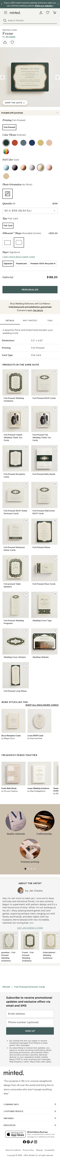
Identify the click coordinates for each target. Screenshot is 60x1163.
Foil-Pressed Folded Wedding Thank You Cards (13, 437)
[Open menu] (5, 12)
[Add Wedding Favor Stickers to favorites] (26, 631)
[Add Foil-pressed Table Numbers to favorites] (26, 557)
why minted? (30, 320)
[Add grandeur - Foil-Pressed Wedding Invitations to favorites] (16, 934)
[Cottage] (23, 142)
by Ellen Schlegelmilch (36, 791)
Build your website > (44, 5)
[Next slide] (57, 77)
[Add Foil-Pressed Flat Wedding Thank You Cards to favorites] (55, 408)
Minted (6, 987)
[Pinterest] (28, 1141)
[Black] (14, 167)
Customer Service (13, 1111)
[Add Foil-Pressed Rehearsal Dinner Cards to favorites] (26, 521)
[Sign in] (40, 12)
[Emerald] (6, 142)
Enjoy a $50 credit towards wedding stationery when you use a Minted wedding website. (30, 4)
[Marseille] (32, 142)
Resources (10, 1125)
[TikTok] (32, 1141)
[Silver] (32, 167)
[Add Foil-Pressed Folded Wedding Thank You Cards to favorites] (26, 408)
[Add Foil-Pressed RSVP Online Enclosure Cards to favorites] (26, 484)
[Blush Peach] (49, 142)
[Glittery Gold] (6, 176)
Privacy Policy (28, 1150)
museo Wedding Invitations (38, 788)
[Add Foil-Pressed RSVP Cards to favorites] (55, 372)
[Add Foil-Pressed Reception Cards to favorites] (26, 448)
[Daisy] (40, 142)
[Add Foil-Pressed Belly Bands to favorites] (55, 448)
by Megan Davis (8, 738)
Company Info (11, 1104)
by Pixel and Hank (35, 738)
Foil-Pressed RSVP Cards (44, 398)
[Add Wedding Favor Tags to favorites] (55, 594)
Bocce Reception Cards (11, 735)
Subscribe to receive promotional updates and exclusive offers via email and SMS (29, 1001)
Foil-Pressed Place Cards (43, 584)
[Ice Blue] (6, 167)
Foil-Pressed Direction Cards (29, 987)
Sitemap (39, 1150)
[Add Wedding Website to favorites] (55, 631)
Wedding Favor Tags (42, 620)
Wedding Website (40, 657)
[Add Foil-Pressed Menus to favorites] (55, 521)
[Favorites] (47, 12)
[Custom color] (6, 151)
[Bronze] (23, 167)
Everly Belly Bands (9, 788)
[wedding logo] (15, 12)
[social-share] (4, 42)
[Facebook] (24, 1141)
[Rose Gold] (49, 167)
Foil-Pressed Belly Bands (43, 474)
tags (50, 320)
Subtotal (7, 277)
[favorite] (12, 42)
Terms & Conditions (13, 1150)
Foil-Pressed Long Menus (15, 691)
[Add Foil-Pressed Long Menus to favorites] (26, 664)
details (10, 320)
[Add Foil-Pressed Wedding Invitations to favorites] (26, 372)
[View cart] (54, 12)
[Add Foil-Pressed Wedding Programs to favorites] (26, 594)
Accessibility (50, 1150)
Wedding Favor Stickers (15, 657)
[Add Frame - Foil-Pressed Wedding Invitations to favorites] (37, 934)
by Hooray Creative (10, 791)
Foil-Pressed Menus (41, 547)
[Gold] (40, 167)
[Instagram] (35, 1141)
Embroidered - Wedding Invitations (49, 955)
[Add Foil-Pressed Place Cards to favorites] (55, 557)
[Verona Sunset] (14, 142)
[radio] (9, 127)
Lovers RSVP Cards (35, 735)
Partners (9, 1118)
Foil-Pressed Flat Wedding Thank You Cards (41, 437)
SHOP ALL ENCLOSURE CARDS (42, 704)
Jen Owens (10, 37)
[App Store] (15, 1134)
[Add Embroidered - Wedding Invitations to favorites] (57, 934)
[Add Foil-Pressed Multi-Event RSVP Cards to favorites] (55, 484)
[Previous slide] (2, 77)
